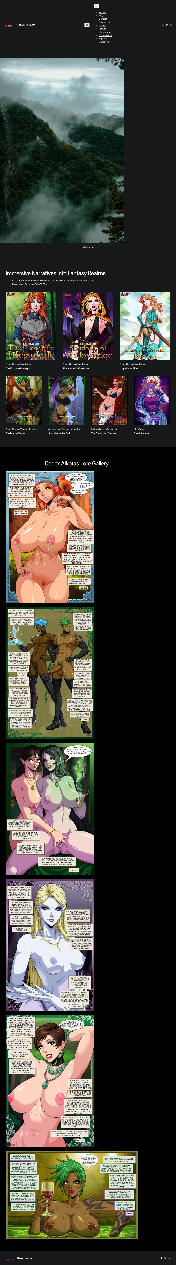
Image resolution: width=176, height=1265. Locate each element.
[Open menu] (87, 25)
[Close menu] (96, 6)
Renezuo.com (25, 24)
